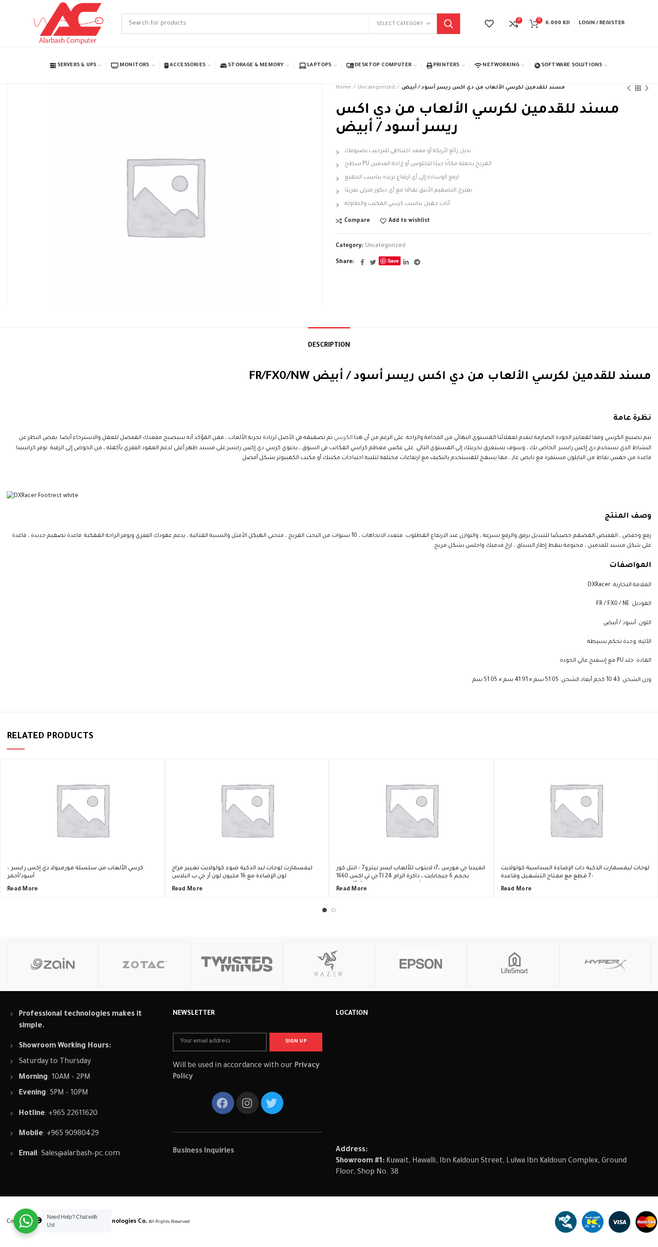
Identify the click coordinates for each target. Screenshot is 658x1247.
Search (448, 23)
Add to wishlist (409, 221)
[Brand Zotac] (144, 963)
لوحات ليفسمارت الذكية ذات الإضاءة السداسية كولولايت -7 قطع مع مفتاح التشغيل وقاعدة (575, 872)
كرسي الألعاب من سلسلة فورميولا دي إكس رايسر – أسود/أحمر (75, 872)
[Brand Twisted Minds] (236, 964)
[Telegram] (417, 262)
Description (329, 345)
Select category (399, 24)
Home (343, 88)
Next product (646, 88)
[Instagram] (247, 1103)
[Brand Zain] (52, 963)
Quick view (151, 794)
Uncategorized (376, 88)
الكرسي (343, 438)
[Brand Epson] (420, 963)
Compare (357, 221)
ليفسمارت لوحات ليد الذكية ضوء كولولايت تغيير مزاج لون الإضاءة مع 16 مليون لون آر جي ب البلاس (242, 872)
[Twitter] (373, 262)
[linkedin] (406, 262)
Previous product (628, 88)
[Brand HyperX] (605, 963)
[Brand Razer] (329, 963)
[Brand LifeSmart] (513, 963)
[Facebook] (362, 262)
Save (393, 260)
